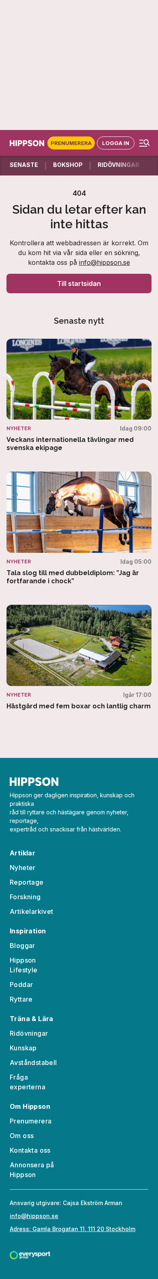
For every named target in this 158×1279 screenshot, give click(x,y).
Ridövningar (29, 1033)
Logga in (115, 143)
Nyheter (23, 867)
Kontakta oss (30, 1150)
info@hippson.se (104, 262)
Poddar (21, 984)
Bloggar (22, 945)
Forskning (25, 897)
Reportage (27, 882)
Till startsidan (79, 283)
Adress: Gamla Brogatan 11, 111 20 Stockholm (72, 1228)
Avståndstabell (33, 1062)
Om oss (22, 1136)
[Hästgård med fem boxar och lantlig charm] (79, 657)
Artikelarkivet (31, 911)
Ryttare (21, 999)
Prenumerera (71, 143)
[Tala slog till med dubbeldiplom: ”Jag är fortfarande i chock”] (79, 528)
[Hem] (28, 143)
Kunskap (23, 1048)
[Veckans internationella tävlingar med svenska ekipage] (79, 395)
